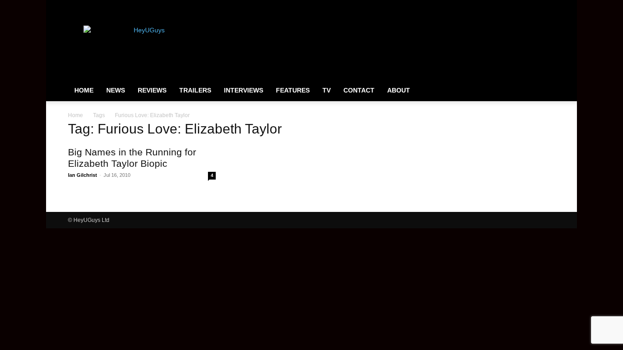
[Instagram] (518, 6)
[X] (533, 6)
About (398, 90)
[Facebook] (503, 6)
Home (83, 90)
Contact (358, 90)
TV (326, 90)
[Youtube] (548, 6)
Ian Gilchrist (82, 175)
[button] (544, 90)
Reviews (152, 90)
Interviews (243, 90)
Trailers (195, 90)
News (115, 90)
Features (293, 90)
